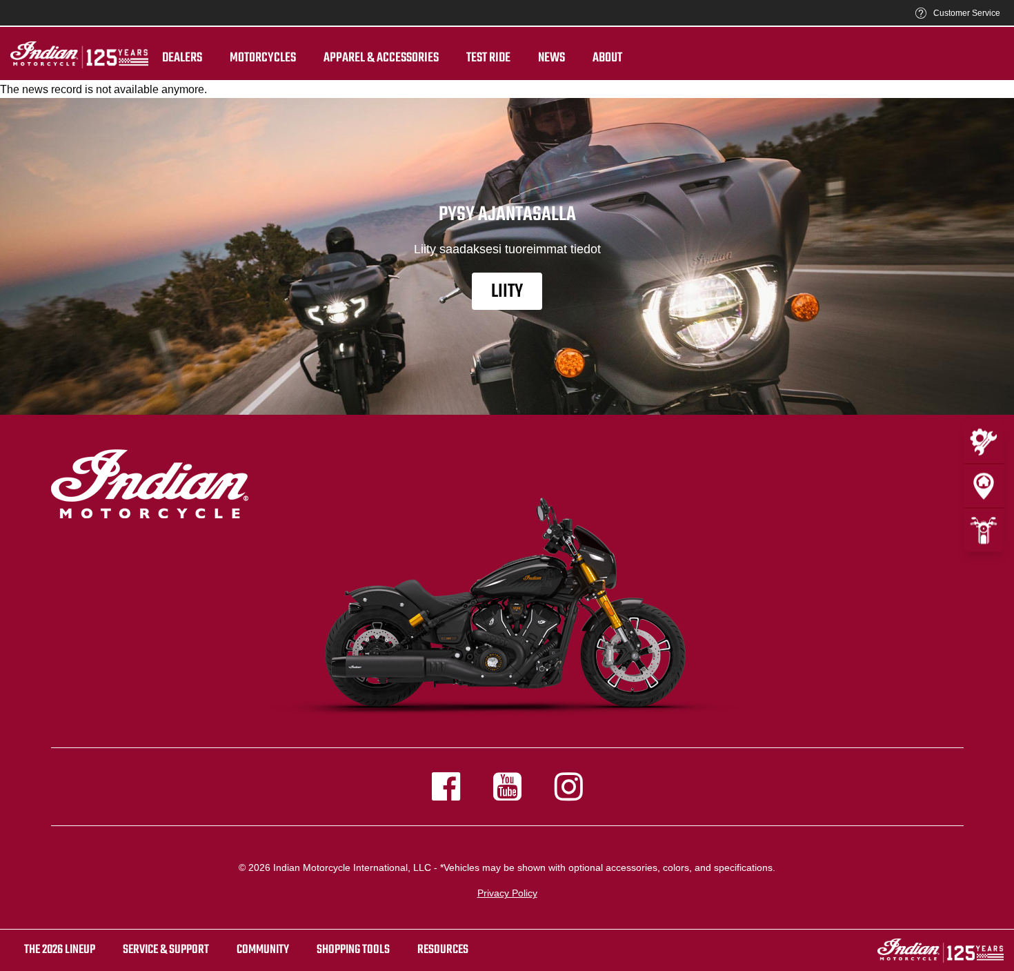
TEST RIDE (488, 58)
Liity (507, 291)
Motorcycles (263, 58)
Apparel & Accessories (381, 58)
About (607, 58)
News (551, 58)
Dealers (182, 58)
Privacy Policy (507, 893)
